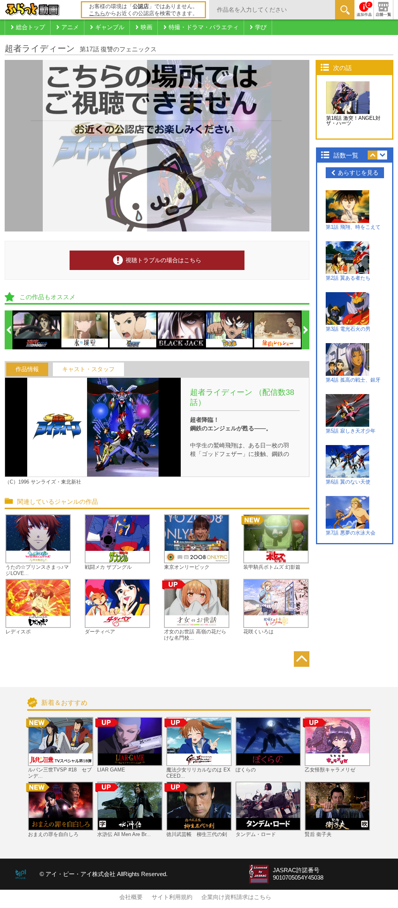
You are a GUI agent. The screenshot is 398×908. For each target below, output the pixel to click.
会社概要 (131, 897)
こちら (97, 13)
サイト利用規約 (172, 897)
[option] (37, 329)
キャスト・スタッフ (88, 369)
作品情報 (27, 369)
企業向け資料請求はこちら (236, 897)
